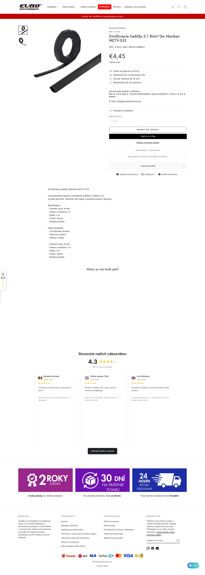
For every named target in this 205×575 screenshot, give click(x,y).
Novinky (117, 7)
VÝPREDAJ (104, 7)
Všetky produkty (88, 7)
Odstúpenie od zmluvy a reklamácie (119, 530)
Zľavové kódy (109, 526)
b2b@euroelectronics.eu (129, 101)
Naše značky (68, 7)
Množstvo (115, 116)
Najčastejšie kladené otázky (148, 157)
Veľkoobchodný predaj (113, 534)
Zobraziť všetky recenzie (102, 451)
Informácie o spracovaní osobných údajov (79, 534)
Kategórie (52, 7)
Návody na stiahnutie (70, 542)
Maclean (114, 32)
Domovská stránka (117, 28)
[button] (193, 565)
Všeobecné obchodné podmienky (75, 538)
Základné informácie (69, 526)
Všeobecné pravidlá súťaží (72, 530)
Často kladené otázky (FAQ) (73, 546)
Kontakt (64, 521)
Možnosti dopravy (148, 150)
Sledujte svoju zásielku (135, 7)
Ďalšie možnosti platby (148, 142)
